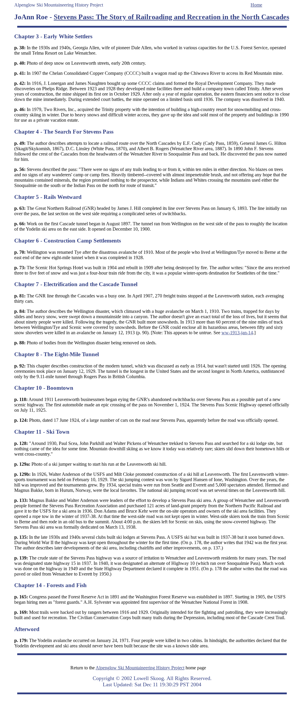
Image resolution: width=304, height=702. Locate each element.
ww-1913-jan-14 (237, 332)
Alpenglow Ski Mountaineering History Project (140, 667)
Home (256, 4)
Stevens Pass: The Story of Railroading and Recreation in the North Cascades (171, 17)
